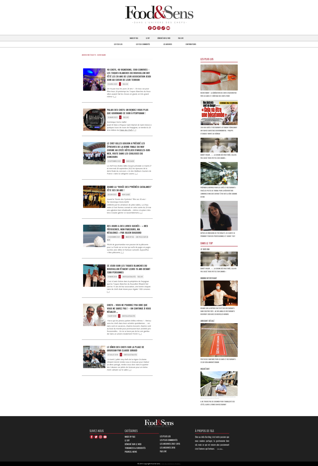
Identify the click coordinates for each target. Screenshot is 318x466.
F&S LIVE (180, 38)
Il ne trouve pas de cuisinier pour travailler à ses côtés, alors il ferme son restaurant (217, 403)
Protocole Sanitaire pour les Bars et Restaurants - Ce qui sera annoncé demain (218, 360)
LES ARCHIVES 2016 (167, 447)
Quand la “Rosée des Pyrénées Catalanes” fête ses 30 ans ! (129, 188)
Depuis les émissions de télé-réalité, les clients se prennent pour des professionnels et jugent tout (218, 234)
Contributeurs (191, 44)
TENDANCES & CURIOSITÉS (135, 447)
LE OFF (148, 38)
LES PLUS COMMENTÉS (143, 44)
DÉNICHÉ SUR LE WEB (164, 38)
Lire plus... (220, 449)
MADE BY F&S (134, 38)
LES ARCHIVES (167, 44)
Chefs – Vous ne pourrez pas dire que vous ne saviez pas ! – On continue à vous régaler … (129, 308)
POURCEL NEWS (131, 451)
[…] (115, 96)
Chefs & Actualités (129, 277)
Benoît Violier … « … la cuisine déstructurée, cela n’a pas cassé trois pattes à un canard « (218, 156)
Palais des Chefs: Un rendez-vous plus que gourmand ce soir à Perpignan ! (127, 111)
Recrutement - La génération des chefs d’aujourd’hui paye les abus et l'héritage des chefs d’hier (218, 94)
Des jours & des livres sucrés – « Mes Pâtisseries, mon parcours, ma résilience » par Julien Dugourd (127, 229)
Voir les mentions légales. (171, 464)
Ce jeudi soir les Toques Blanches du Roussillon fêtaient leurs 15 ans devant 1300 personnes (128, 269)
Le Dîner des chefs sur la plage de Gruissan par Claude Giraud (125, 348)
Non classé (130, 161)
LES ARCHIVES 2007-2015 (170, 443)
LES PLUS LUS (118, 44)
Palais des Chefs (126, 130)
